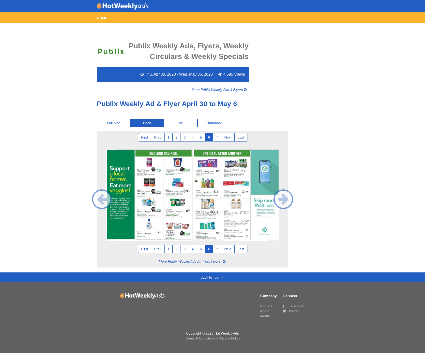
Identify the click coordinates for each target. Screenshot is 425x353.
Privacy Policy (229, 338)
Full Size (113, 123)
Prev (157, 137)
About (264, 311)
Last (241, 137)
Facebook (296, 306)
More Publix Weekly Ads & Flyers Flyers (190, 261)
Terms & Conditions (200, 338)
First (144, 137)
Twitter (293, 311)
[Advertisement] (313, 131)
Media (265, 316)
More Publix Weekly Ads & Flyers (218, 90)
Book (147, 123)
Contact (266, 306)
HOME (102, 18)
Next (227, 137)
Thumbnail (214, 123)
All (180, 123)
